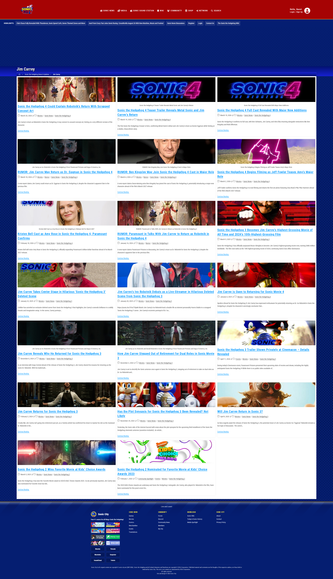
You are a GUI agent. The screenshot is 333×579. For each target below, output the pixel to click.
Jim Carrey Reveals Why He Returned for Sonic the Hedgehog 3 (59, 353)
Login (292, 12)
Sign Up (299, 12)
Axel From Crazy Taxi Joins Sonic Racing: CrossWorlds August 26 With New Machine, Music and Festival (126, 23)
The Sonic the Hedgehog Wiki (228, 23)
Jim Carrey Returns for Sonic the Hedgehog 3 (48, 411)
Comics (131, 522)
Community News (164, 522)
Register (191, 23)
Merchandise (133, 526)
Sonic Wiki (190, 516)
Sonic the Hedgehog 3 (262, 239)
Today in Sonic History (194, 519)
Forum (160, 516)
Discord (160, 519)
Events (238, 359)
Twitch (113, 560)
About (218, 516)
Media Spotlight (192, 522)
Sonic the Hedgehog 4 (63, 116)
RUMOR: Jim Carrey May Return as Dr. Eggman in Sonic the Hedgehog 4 (65, 172)
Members (161, 526)
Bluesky (97, 549)
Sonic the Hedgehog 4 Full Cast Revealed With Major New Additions (262, 110)
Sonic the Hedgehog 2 (62, 474)
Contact (219, 519)
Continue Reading (24, 131)
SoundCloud (98, 560)
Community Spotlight (145, 479)
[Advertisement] (166, 47)
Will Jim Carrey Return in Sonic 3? (240, 411)
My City (160, 529)
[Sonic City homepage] (27, 10)
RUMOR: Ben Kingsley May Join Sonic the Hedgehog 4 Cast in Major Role (165, 172)
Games (131, 516)
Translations (133, 532)
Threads (113, 549)
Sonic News (49, 116)
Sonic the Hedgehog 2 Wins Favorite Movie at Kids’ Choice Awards (61, 469)
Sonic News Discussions (175, 23)
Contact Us (210, 23)
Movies (40, 116)
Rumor (47, 177)
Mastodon (98, 555)
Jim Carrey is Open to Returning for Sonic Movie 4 (250, 292)
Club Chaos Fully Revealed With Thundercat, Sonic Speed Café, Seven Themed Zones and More (51, 23)
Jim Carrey (56, 74)
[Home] (20, 74)
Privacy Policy (221, 522)
